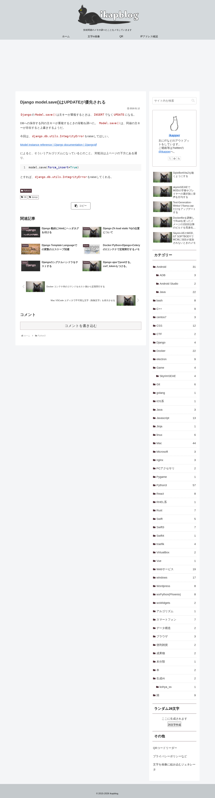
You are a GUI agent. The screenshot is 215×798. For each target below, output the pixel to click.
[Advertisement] (107, 65)
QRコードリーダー (165, 748)
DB (25, 197)
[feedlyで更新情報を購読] (174, 158)
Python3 (27, 191)
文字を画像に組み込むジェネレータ (174, 767)
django (35, 197)
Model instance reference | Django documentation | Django (57, 144)
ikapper (174, 135)
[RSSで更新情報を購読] (179, 158)
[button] (80, 205)
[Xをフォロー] (170, 158)
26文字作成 (174, 724)
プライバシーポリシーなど (170, 756)
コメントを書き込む (81, 326)
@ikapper (164, 151)
